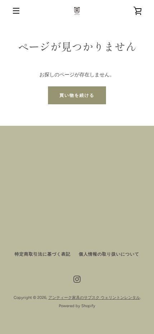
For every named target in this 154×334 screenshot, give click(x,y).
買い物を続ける (77, 95)
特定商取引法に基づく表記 (43, 254)
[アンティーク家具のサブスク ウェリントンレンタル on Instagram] (77, 279)
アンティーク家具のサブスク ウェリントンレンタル (94, 297)
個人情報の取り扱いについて (109, 254)
